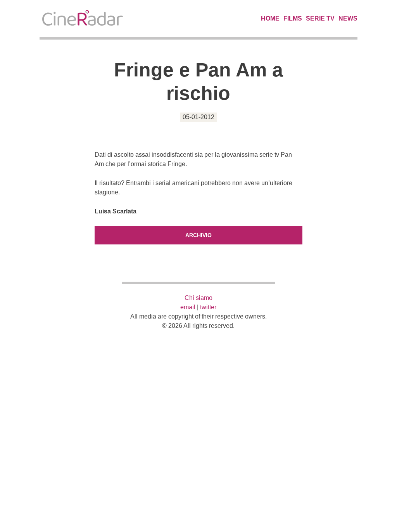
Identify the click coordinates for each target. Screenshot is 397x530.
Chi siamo (198, 297)
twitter (208, 307)
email (187, 307)
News (347, 18)
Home (270, 18)
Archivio (198, 235)
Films (292, 18)
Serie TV (320, 18)
